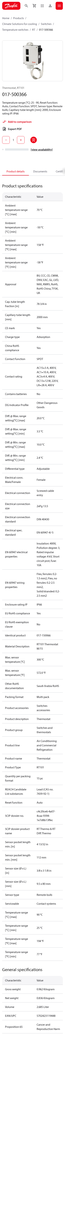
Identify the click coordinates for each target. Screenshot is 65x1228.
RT (33, 29)
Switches (46, 24)
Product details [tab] (15, 171)
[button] (42, 6)
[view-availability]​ (42, 149)
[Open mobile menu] (59, 6)
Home (5, 18)
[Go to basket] (34, 6)
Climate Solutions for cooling (19, 24)
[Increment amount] (21, 140)
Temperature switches (15, 29)
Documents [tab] (40, 171)
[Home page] (11, 6)
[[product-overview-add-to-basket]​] (33, 140)
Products (18, 18)
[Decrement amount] (6, 140)
